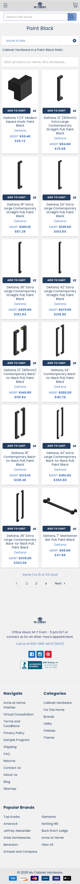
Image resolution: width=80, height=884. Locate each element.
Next (59, 583)
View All (47, 844)
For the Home (53, 710)
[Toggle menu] (5, 5)
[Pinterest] (48, 654)
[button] (74, 40)
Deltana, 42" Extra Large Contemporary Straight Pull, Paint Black (60, 293)
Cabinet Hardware (57, 703)
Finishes (49, 730)
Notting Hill (50, 823)
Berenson (10, 844)
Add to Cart (16, 110)
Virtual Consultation (18, 714)
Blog (6, 781)
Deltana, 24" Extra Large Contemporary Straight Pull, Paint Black (60, 210)
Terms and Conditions (11, 723)
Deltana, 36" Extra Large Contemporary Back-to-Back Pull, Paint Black (20, 542)
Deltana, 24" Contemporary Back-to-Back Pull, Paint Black (60, 376)
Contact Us (12, 768)
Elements (49, 817)
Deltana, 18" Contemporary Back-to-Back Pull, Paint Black (20, 459)
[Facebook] (31, 654)
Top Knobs (11, 817)
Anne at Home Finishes (14, 705)
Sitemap (9, 788)
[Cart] (75, 5)
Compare (34, 111)
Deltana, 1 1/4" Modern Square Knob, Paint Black (20, 122)
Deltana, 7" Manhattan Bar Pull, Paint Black (60, 538)
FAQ (6, 754)
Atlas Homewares (16, 837)
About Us (10, 775)
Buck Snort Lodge (55, 830)
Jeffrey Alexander (17, 830)
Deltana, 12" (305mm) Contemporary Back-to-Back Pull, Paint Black (20, 376)
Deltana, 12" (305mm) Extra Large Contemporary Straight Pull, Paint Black (60, 125)
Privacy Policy (13, 733)
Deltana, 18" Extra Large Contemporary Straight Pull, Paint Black (20, 210)
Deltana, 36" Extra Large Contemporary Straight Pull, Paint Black (20, 293)
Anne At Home (53, 837)
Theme (48, 737)
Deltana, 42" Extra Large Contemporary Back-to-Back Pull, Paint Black (60, 459)
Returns (9, 761)
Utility (47, 723)
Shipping (10, 747)
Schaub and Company (20, 851)
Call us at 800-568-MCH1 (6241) (40, 644)
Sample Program (16, 740)
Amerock (10, 823)
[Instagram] (40, 654)
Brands (48, 716)
